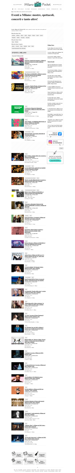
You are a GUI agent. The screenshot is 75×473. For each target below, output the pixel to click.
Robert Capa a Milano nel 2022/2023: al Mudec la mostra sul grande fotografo (34, 192)
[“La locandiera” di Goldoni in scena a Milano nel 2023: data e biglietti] (17, 381)
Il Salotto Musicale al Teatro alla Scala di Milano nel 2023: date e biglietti (34, 401)
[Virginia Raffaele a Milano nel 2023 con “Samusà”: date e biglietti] (17, 393)
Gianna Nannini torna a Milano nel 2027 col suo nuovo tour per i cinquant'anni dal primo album (55, 93)
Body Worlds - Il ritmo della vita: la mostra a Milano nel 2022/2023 (35, 156)
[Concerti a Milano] (40, 454)
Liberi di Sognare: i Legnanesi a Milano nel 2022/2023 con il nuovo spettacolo (35, 218)
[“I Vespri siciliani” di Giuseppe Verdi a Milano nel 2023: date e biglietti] (17, 271)
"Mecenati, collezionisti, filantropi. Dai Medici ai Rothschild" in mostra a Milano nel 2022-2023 (35, 205)
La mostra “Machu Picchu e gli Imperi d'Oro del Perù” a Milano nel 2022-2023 (35, 86)
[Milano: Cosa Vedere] (29, 461)
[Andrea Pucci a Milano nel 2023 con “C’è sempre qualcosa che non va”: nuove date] (17, 259)
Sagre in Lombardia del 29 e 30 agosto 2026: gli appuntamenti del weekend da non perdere (55, 66)
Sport (29, 46)
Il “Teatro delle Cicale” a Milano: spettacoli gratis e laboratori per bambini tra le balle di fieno (55, 99)
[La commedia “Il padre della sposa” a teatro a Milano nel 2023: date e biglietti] (17, 296)
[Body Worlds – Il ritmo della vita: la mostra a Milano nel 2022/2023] (17, 160)
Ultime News (51, 45)
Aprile (26, 35)
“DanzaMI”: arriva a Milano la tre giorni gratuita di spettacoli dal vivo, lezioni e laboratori (55, 121)
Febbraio (17, 35)
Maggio (29, 35)
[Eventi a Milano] (17, 454)
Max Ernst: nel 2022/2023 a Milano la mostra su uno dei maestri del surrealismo (35, 74)
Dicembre (27, 37)
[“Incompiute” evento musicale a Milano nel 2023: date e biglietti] (17, 418)
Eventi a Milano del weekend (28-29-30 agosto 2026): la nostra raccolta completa (55, 48)
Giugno (33, 35)
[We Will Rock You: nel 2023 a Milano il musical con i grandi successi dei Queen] (17, 332)
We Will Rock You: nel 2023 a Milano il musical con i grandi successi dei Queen (34, 328)
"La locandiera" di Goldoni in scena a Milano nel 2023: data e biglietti (34, 377)
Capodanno (26, 215)
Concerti (17, 46)
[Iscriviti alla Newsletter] (55, 164)
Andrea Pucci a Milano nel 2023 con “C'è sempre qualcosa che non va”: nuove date (34, 255)
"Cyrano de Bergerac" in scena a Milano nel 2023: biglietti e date (35, 365)
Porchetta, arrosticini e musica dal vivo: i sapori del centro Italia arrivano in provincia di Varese (55, 104)
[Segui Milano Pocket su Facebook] (55, 137)
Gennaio (13, 35)
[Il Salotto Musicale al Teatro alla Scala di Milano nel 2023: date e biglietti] (17, 406)
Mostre (13, 46)
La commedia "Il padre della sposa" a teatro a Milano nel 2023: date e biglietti (35, 291)
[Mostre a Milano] (29, 454)
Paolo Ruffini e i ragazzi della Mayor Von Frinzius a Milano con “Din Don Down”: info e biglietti (55, 115)
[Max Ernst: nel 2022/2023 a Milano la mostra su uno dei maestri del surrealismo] (17, 78)
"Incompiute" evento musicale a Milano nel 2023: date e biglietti (35, 413)
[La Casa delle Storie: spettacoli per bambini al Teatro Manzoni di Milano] (17, 172)
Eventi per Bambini (27, 131)
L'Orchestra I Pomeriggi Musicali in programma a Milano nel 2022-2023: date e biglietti (35, 109)
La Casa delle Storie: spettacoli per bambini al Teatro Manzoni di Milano (35, 168)
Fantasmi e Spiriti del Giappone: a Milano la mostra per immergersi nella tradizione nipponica (35, 62)
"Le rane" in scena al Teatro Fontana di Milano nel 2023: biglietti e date (34, 316)
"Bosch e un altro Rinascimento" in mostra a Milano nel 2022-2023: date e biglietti (35, 180)
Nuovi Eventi (51, 62)
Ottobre (18, 37)
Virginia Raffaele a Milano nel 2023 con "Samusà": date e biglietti (34, 389)
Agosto (41, 35)
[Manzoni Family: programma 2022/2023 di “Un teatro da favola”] (17, 138)
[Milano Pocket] (13, 9)
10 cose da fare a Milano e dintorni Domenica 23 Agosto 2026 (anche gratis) (55, 57)
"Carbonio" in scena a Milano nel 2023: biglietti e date (34, 353)
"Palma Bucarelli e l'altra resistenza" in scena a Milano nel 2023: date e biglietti (34, 303)
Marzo (22, 35)
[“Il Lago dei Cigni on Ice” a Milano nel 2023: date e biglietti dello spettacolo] (17, 442)
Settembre (13, 37)
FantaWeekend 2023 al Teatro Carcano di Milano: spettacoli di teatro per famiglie (34, 279)
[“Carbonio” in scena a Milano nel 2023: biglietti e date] (17, 357)
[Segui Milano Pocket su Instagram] (55, 145)
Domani (16, 41)
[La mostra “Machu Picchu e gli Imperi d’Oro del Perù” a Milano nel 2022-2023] (17, 90)
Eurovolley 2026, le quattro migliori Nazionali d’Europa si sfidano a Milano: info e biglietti (55, 77)
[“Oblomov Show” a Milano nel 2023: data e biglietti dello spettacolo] (17, 430)
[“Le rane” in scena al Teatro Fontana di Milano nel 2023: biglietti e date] (17, 320)
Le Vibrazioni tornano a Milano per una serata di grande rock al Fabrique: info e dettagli (55, 110)
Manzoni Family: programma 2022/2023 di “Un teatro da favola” (35, 134)
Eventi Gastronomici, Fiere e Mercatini (18, 48)
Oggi (13, 41)
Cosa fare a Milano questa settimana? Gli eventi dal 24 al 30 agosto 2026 (55, 53)
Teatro (21, 46)
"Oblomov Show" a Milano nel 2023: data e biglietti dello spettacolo (35, 426)
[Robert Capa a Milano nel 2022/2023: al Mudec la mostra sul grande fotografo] (17, 196)
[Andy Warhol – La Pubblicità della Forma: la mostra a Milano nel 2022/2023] (17, 126)
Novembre (22, 37)
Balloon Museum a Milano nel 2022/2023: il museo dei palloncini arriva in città (35, 243)
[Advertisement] (37, 25)
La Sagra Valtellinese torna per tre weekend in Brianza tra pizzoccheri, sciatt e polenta (55, 88)
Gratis (33, 46)
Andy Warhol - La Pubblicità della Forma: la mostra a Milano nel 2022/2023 (35, 122)
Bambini (25, 46)
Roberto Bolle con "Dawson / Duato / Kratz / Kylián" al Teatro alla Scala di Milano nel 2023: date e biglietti (35, 341)
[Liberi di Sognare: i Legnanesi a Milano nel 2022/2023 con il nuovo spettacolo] (17, 222)
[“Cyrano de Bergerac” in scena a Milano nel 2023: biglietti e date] (17, 369)
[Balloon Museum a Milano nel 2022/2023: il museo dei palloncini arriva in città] (17, 247)
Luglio (37, 35)
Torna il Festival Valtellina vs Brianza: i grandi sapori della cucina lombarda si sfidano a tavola (55, 71)
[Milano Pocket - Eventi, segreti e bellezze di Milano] (37, 5)
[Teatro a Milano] (17, 461)
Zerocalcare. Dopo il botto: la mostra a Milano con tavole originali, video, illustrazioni (34, 231)
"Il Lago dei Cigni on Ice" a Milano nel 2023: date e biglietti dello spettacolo (35, 438)
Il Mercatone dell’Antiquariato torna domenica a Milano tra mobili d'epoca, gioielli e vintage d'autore (55, 82)
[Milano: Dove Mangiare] (40, 461)
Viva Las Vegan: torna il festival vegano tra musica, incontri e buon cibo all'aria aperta (55, 126)
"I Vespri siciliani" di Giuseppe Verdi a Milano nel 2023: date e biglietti (34, 267)
